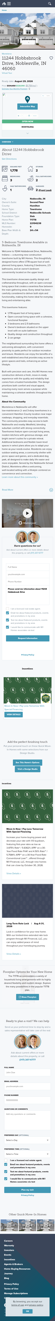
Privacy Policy (27, 654)
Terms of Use (11, 1288)
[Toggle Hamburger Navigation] (6, 4)
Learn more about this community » (20, 477)
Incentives (9, 1259)
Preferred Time (16, 1149)
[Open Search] (50, 3)
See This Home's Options (27, 762)
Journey (8, 1273)
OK (27, 1311)
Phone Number (11, 1095)
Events (7, 1254)
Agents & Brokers (13, 1264)
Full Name (9, 1067)
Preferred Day (16, 1135)
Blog (6, 1278)
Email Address (11, 1081)
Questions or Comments (16, 1109)
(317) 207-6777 (36, 552)
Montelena (6, 53)
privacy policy (36, 1305)
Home (4, 10)
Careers (8, 1240)
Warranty (9, 1245)
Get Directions (9, 159)
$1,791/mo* (31, 85)
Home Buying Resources (17, 1269)
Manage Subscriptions (16, 1293)
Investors (9, 1250)
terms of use (17, 1305)
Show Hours (27, 133)
